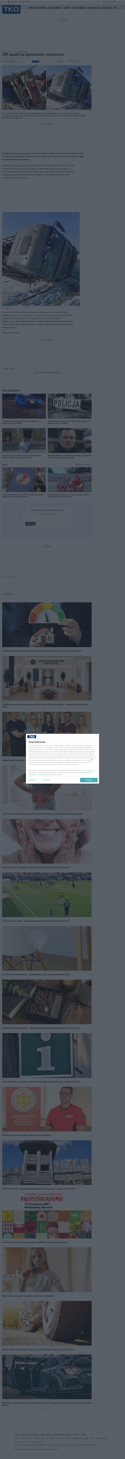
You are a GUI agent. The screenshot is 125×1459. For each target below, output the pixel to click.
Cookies (39, 774)
